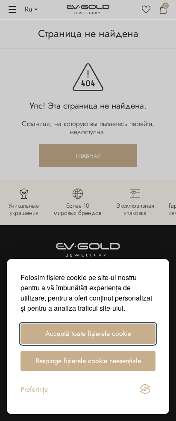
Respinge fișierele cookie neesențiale (88, 361)
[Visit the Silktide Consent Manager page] (145, 389)
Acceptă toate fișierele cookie (88, 333)
